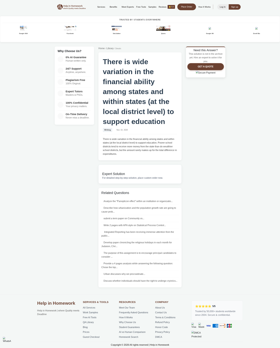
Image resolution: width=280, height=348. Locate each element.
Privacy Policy (162, 332)
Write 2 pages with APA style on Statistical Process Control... (135, 225)
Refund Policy (162, 322)
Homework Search (128, 337)
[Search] (90, 7)
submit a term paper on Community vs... (124, 218)
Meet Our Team (127, 307)
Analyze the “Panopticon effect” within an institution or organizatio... (138, 201)
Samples (152, 7)
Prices (86, 332)
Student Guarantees (129, 327)
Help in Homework (56, 303)
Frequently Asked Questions (133, 312)
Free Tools (141, 7)
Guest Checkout (91, 337)
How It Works (204, 7)
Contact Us (161, 312)
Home (101, 48)
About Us (160, 307)
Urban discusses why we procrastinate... (124, 274)
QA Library (88, 322)
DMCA (158, 337)
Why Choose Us (127, 322)
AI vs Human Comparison (132, 332)
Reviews (166, 7)
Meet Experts (128, 7)
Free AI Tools (89, 317)
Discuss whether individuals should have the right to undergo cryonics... (140, 281)
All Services (89, 307)
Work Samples (90, 312)
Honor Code (161, 327)
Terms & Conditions (165, 317)
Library (110, 48)
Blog (85, 327)
